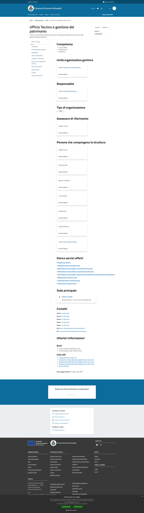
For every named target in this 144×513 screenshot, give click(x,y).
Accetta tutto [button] (66, 506)
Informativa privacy (77, 488)
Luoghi (96, 469)
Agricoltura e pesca (77, 472)
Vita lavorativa (54, 462)
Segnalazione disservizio (56, 487)
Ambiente (74, 464)
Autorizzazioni (76, 470)
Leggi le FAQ (53, 489)
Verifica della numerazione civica (67, 284)
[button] (72, 510)
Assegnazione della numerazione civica (69, 266)
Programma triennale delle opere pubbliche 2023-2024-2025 (76, 362)
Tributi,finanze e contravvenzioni (80, 462)
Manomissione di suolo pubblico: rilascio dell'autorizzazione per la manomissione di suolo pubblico (86, 275)
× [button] (142, 496)
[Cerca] (114, 8)
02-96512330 (65, 322)
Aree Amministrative (33, 459)
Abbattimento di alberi (64, 263)
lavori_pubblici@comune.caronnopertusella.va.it (72, 328)
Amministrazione (39, 20)
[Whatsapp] (100, 8)
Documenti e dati (32, 472)
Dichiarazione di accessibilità (79, 494)
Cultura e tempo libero (56, 459)
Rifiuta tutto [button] (78, 506)
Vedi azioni (104, 27)
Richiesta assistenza (55, 492)
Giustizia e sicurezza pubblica (79, 459)
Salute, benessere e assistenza (80, 467)
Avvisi (96, 462)
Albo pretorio (75, 486)
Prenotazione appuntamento (57, 484)
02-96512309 (65, 319)
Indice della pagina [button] (36, 41)
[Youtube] (97, 8)
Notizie (96, 456)
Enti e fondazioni (32, 464)
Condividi (97, 27)
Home (31, 20)
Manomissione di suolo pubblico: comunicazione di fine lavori (75, 269)
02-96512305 (65, 313)
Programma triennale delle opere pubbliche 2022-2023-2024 (76, 360)
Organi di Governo (32, 456)
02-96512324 (65, 325)
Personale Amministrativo (34, 470)
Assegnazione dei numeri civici (67, 358)
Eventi (96, 472)
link (86, 503)
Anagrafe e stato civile (56, 456)
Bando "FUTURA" (64, 366)
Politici (29, 467)
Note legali (75, 491)
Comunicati (97, 459)
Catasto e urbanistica (55, 470)
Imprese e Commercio (55, 464)
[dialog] (72, 504)
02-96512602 (65, 316)
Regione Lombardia (33, 2)
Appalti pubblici (54, 467)
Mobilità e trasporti (55, 475)
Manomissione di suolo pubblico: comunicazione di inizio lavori (76, 272)
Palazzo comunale (67, 297)
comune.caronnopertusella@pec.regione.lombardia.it (73, 331)
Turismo (52, 472)
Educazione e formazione (78, 456)
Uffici (47, 20)
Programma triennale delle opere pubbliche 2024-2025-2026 (76, 364)
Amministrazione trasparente (79, 483)
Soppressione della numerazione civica (69, 281)
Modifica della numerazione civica (67, 278)
